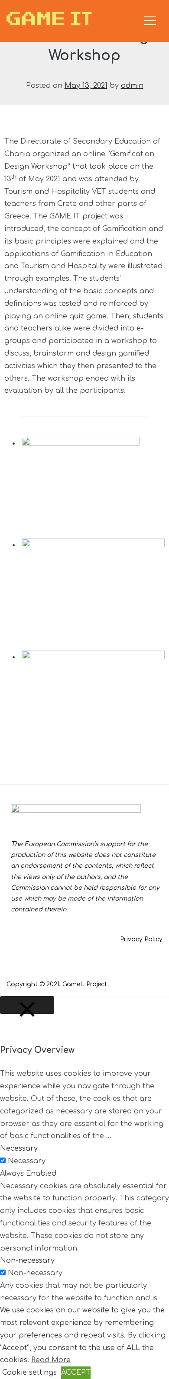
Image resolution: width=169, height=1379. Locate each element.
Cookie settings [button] (29, 1372)
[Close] (27, 1005)
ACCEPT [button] (76, 1372)
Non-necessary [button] (27, 1260)
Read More (51, 1360)
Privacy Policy (141, 939)
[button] (93, 478)
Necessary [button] (19, 1148)
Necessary (27, 1161)
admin (132, 86)
